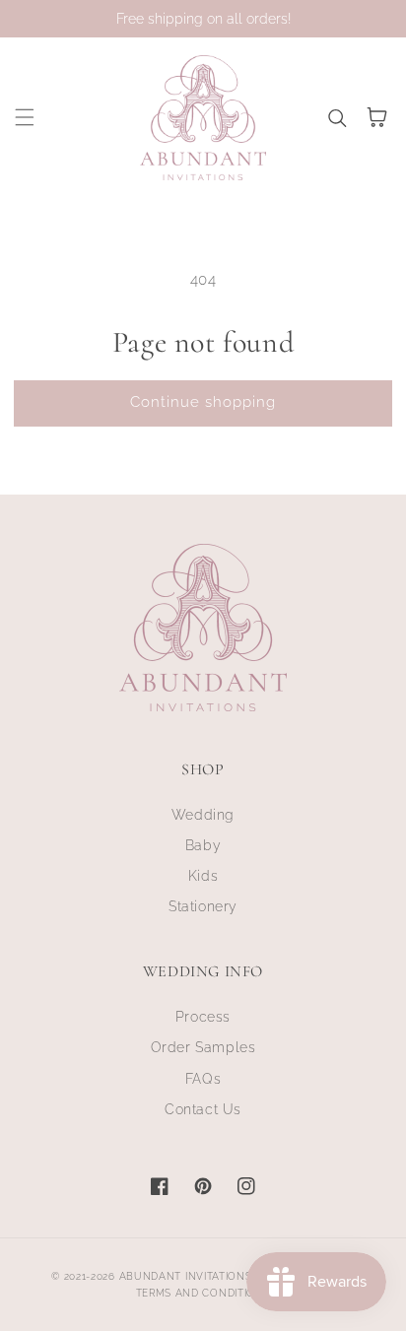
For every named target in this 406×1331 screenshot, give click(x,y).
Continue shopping (203, 402)
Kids (203, 876)
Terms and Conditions (203, 1293)
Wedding (203, 815)
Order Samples (203, 1047)
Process (203, 1017)
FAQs (203, 1079)
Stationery (203, 906)
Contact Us (203, 1109)
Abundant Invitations (185, 1276)
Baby (203, 845)
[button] (24, 117)
